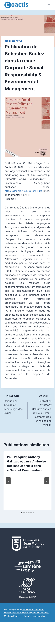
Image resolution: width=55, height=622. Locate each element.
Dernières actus (13, 41)
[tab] (21, 512)
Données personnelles (34, 616)
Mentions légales (12, 616)
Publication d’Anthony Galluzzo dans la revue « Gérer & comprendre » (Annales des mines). (41, 410)
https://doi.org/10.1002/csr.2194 (23, 190)
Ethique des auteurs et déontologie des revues (13, 404)
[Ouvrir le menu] (48, 5)
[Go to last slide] (8, 480)
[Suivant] (46, 480)
